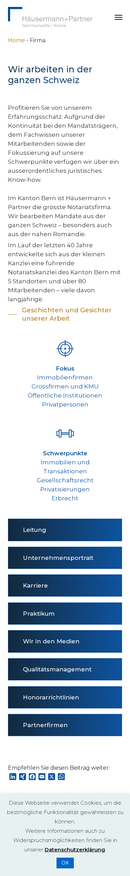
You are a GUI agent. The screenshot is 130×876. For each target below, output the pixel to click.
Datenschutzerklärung (75, 849)
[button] (118, 17)
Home (16, 40)
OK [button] (65, 863)
